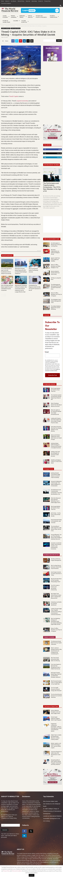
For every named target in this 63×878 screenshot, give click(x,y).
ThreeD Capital (13, 96)
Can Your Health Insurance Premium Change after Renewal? (56, 689)
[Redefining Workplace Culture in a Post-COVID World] (46, 461)
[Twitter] (16, 41)
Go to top (39, 250)
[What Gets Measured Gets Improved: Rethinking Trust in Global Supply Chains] (46, 499)
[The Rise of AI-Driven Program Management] (46, 560)
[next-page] (5, 295)
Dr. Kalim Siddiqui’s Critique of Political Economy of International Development (52, 811)
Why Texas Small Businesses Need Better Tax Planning (55, 659)
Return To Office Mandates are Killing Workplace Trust (55, 266)
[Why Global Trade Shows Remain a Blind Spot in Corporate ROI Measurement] (46, 595)
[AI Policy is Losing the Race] (46, 279)
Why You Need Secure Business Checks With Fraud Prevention (56, 567)
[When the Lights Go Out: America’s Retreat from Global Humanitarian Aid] (46, 411)
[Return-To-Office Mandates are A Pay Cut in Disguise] (46, 294)
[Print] (31, 41)
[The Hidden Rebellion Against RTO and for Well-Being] (46, 307)
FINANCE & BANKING (13, 16)
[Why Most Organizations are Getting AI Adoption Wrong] (46, 251)
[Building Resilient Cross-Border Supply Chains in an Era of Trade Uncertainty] (46, 474)
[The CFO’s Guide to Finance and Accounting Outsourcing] (46, 587)
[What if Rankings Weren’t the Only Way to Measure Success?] (46, 405)
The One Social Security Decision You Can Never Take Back (56, 696)
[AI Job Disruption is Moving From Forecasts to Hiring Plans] (46, 244)
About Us (7, 1)
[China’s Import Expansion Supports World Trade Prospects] (46, 718)
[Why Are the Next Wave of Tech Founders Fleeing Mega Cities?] (46, 580)
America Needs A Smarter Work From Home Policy (55, 273)
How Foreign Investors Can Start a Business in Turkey (56, 574)
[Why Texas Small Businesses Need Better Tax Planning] (46, 659)
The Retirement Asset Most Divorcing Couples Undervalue (56, 643)
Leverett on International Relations (52, 816)
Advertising (34, 1)
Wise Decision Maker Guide (50, 801)
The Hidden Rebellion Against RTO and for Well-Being (56, 308)
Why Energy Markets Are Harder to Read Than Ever (55, 390)
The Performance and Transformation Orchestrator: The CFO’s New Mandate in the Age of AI (52, 187)
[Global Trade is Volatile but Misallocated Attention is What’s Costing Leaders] (46, 736)
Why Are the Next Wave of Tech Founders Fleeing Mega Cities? (56, 580)
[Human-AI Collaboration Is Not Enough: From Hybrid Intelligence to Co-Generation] (46, 483)
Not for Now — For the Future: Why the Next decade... (56, 515)
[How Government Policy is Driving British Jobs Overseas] (46, 521)
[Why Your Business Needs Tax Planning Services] (35, 263)
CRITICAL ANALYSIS (30, 16)
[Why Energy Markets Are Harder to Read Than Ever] (46, 390)
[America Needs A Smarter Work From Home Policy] (46, 273)
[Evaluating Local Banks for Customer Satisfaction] (46, 603)
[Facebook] (13, 41)
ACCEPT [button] (32, 875)
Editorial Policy (21, 1)
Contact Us (40, 1)
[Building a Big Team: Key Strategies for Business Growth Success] (46, 453)
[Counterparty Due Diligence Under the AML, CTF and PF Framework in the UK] (35, 280)
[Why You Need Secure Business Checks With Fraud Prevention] (46, 567)
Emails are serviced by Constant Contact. (52, 370)
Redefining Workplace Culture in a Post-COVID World (56, 461)
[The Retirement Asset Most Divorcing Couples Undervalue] (46, 643)
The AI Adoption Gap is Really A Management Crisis (56, 301)
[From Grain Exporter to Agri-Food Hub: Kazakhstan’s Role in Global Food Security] (7, 263)
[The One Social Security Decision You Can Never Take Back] (46, 696)
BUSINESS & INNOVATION (53, 16)
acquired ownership (22, 101)
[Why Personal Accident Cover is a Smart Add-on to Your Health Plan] (46, 682)
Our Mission (13, 1)
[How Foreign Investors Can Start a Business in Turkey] (46, 573)
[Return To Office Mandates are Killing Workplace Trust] (46, 266)
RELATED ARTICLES (7, 255)
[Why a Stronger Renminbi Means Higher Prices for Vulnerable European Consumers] (7, 280)
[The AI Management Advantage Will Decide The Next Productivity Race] (46, 286)
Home (2, 1)
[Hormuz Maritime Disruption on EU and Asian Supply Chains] (46, 712)
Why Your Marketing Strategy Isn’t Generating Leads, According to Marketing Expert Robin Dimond (56, 621)
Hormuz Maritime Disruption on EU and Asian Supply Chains (55, 712)
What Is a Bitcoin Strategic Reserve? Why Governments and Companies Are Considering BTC (56, 650)
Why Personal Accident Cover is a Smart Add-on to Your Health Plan (56, 683)
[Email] (28, 41)
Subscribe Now (52, 375)
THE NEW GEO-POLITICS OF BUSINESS (41, 16)
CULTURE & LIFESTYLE (24, 21)
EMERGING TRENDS (22, 16)
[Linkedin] (24, 41)
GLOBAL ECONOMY (5, 16)
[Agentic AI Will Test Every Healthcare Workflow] (46, 259)
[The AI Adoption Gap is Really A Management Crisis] (46, 301)
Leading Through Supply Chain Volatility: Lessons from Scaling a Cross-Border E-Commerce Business (56, 611)
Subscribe (28, 1)
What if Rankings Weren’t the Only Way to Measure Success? (56, 405)
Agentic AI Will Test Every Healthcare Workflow (55, 260)
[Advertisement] (53, 224)
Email (47, 352)
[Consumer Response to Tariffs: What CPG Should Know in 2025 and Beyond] (46, 753)
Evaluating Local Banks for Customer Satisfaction (56, 604)
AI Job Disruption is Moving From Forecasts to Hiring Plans (56, 245)
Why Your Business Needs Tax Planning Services (33, 270)
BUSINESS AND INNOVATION (51, 554)
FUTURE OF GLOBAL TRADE (6, 21)
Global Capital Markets (15, 28)
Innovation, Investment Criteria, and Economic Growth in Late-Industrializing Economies (56, 545)
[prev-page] (2, 295)
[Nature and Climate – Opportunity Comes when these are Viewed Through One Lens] (46, 436)
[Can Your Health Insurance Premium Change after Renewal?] (46, 689)
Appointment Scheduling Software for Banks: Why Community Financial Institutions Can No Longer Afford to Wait (21, 289)
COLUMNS (15, 20)
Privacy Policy (47, 1)
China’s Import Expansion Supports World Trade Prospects (56, 719)
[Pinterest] (20, 41)
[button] (60, 5)
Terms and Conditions (6, 3)
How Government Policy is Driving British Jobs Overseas (56, 521)
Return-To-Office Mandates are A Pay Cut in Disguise (56, 294)
